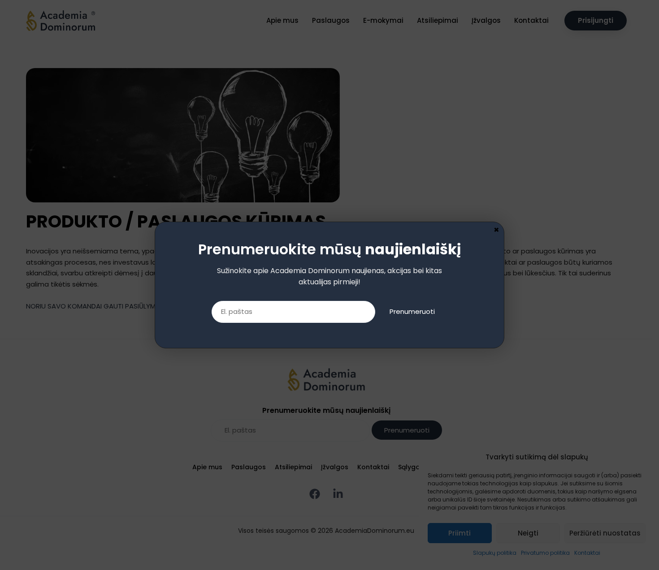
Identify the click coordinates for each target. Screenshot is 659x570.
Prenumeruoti (412, 311)
